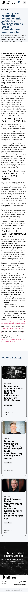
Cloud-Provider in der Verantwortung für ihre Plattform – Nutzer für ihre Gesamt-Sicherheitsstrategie (13, 508)
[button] (24, 2)
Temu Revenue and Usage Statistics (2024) (13, 333)
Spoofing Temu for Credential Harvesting (13, 328)
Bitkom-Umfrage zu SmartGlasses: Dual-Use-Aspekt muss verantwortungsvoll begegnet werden (14, 450)
